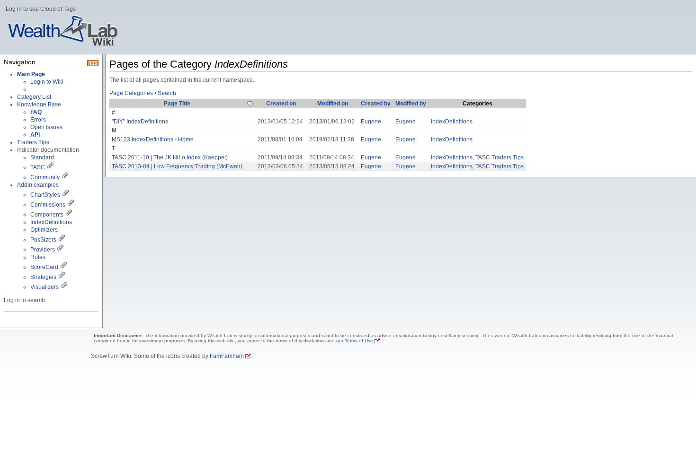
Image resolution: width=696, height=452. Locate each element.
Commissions (47, 204)
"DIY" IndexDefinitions (140, 121)
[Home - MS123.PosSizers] (61, 239)
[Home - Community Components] (68, 214)
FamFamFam (227, 356)
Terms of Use (359, 340)
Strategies (43, 277)
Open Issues (46, 127)
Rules (37, 257)
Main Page (31, 74)
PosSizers (43, 239)
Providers (42, 249)
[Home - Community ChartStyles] (65, 194)
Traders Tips (33, 142)
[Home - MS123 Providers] (60, 249)
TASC (37, 167)
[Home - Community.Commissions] (70, 204)
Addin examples (38, 185)
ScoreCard (44, 267)
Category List (34, 97)
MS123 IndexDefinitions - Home (153, 139)
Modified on (332, 103)
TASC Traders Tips (499, 157)
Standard (42, 157)
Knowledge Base (39, 104)
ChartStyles (45, 194)
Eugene (371, 121)
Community (45, 177)
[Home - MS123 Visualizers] (63, 267)
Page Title (177, 103)
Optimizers (44, 229)
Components (46, 214)
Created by (376, 103)
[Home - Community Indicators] (65, 177)
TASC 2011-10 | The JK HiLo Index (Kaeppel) (170, 157)
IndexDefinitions (51, 222)
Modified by (410, 103)
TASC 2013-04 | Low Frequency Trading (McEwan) (177, 166)
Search (167, 93)
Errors (38, 119)
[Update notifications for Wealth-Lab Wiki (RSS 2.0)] (92, 64)
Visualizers (44, 287)
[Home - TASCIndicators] (50, 167)
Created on (281, 103)
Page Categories (131, 93)
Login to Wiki (46, 81)
